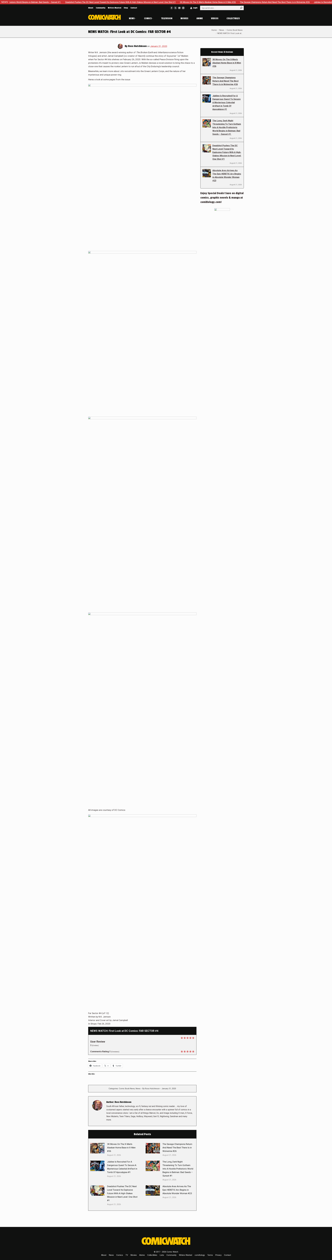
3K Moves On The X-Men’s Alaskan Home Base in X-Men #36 (147, 2)
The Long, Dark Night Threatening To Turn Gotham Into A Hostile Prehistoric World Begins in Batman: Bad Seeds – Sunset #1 (177, 1168)
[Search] (241, 8)
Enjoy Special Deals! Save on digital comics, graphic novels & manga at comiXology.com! (222, 198)
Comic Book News (127, 1088)
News (138, 1088)
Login (195, 8)
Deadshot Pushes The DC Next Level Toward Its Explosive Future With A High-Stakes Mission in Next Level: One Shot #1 (60, 2)
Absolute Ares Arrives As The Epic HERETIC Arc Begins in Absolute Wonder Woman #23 (177, 1190)
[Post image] (97, 1148)
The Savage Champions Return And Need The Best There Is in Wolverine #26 (214, 2)
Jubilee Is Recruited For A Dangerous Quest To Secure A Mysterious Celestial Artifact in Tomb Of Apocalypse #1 (122, 1167)
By (151, 1088)
